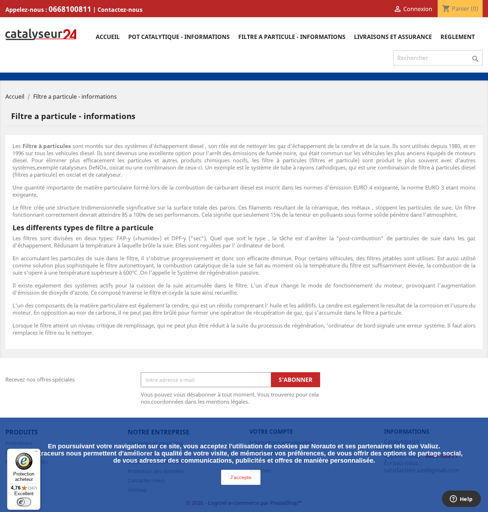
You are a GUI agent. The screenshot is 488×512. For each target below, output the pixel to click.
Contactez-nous (120, 10)
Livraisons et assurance (393, 37)
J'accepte (241, 477)
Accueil (108, 37)
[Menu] (36, 453)
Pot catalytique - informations (179, 37)
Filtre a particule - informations (291, 37)
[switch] (24, 502)
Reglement (457, 37)
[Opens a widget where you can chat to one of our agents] (461, 499)
